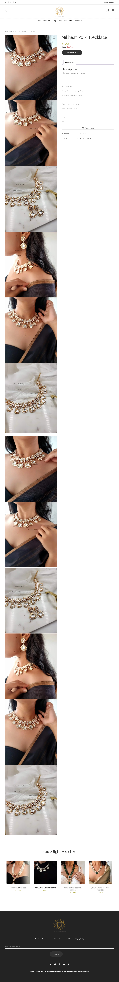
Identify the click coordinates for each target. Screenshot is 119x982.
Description (69, 62)
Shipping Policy (79, 939)
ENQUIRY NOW (73, 52)
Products (46, 21)
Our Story (68, 21)
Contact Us (78, 21)
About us (37, 939)
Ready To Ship (57, 21)
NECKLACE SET (15, 32)
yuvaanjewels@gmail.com (81, 971)
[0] (111, 11)
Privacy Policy (58, 939)
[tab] (69, 62)
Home (39, 21)
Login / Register (109, 2)
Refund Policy (69, 939)
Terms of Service (47, 939)
